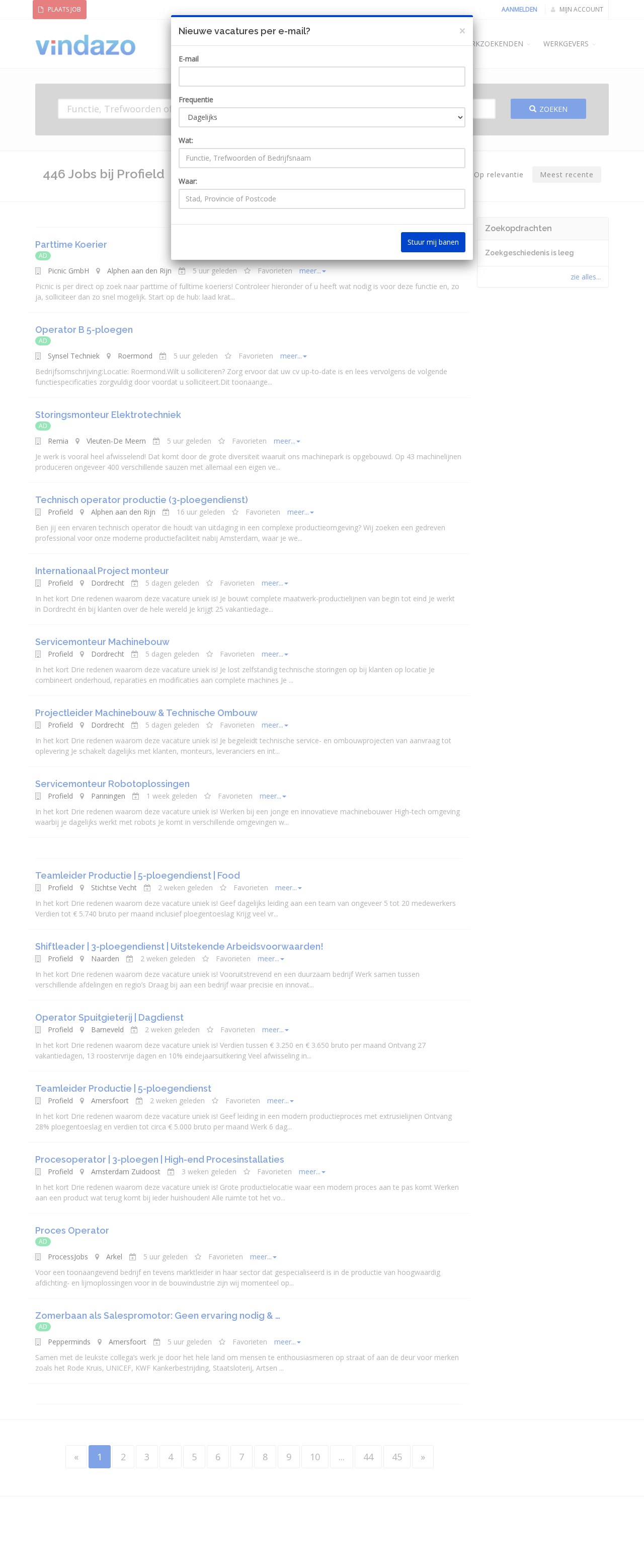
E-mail (189, 58)
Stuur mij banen (433, 242)
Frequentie (196, 99)
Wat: (186, 140)
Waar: (188, 181)
